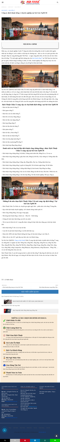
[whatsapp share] (45, 440)
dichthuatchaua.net (33, 406)
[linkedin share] (35, 440)
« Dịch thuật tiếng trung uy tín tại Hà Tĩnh (12, 287)
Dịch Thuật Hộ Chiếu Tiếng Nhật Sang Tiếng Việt (25, 310)
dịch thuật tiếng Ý (37, 58)
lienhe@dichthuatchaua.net (11, 401)
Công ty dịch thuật (19, 240)
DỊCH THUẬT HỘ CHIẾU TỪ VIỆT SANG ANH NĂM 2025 (28, 301)
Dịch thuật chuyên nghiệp (45, 391)
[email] (15, 440)
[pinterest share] (25, 440)
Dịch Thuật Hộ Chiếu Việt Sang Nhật (11, 305)
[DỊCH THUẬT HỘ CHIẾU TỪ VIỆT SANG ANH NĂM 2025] (8, 302)
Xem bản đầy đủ (42, 432)
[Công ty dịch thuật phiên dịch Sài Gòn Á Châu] (30, 2)
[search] (57, 2)
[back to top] (56, 436)
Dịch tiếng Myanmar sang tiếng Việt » (48, 287)
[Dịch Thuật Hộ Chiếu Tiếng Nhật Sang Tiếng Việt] (8, 311)
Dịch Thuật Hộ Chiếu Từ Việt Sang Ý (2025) (12, 296)
